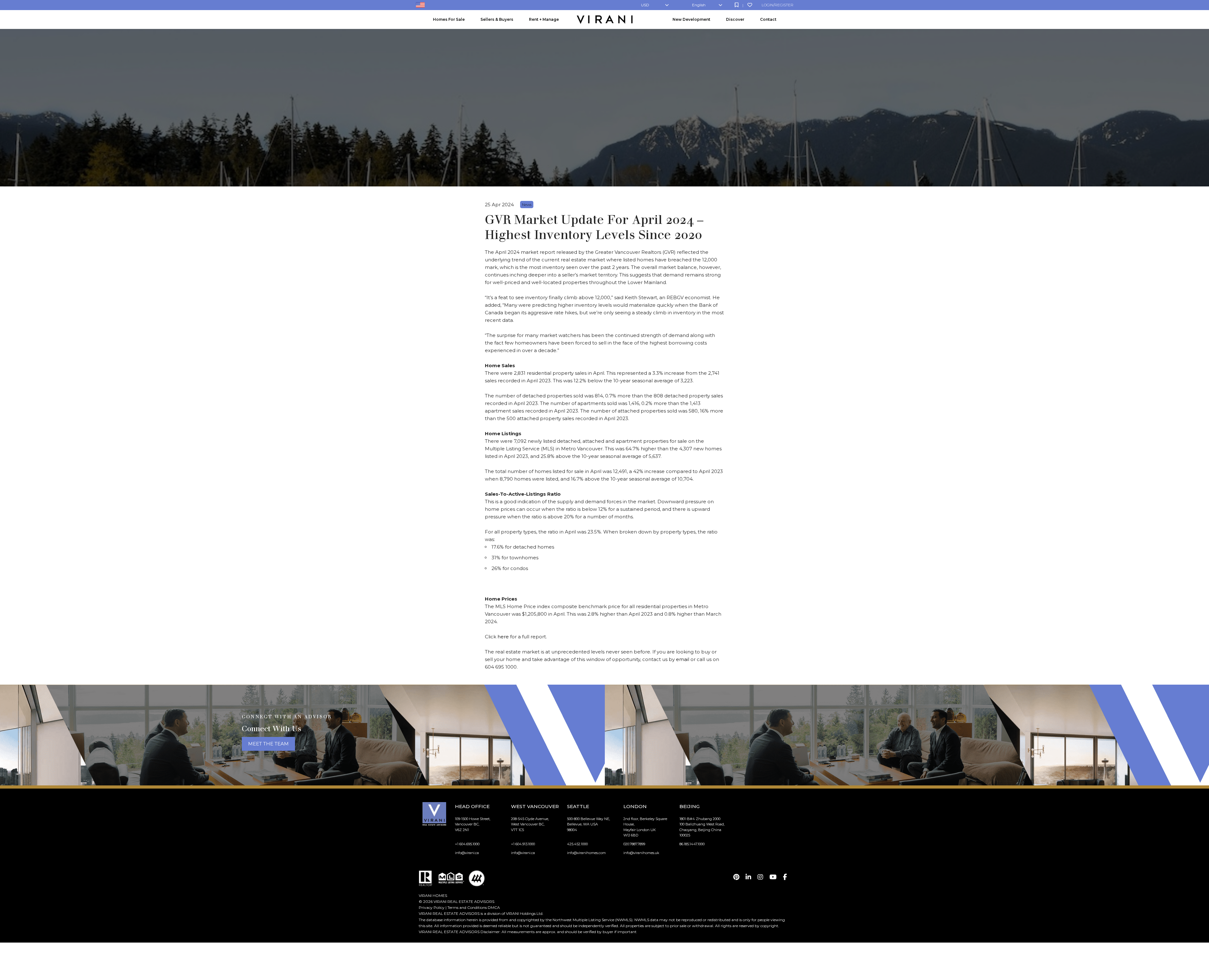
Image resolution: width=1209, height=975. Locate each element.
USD (645, 5)
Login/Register (777, 5)
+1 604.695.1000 (467, 844)
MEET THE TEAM (268, 744)
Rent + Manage (544, 19)
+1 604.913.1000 (523, 844)
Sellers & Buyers (496, 19)
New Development (691, 19)
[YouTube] (773, 877)
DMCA (494, 907)
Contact (768, 19)
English (699, 5)
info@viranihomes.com (586, 853)
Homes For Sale (449, 19)
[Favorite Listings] (749, 5)
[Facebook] (785, 877)
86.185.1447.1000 (692, 844)
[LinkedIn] (748, 877)
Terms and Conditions (467, 907)
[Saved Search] (736, 5)
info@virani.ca (467, 853)
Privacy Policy (432, 907)
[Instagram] (760, 877)
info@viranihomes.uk (641, 853)
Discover (735, 19)
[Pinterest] (736, 877)
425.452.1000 (577, 844)
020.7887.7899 (634, 844)
